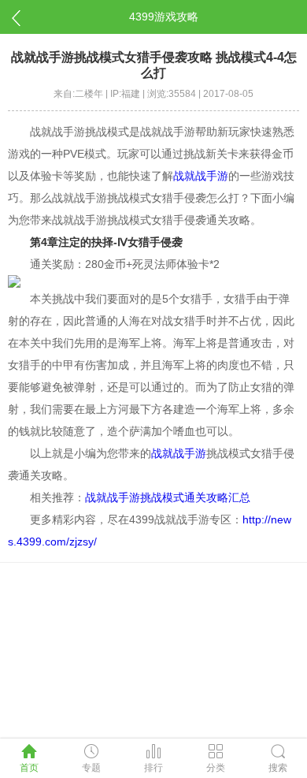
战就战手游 (200, 175)
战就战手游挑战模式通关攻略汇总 (167, 497)
